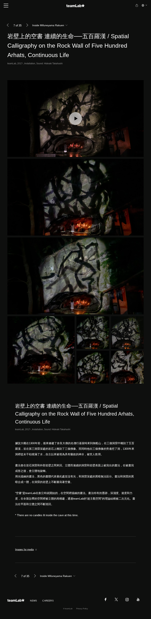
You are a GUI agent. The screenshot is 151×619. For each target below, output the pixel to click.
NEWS (33, 600)
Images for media (24, 549)
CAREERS (48, 600)
